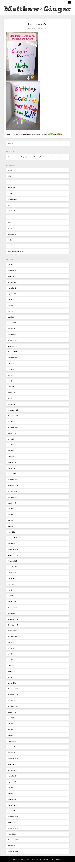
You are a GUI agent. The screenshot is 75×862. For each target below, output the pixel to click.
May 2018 (11, 590)
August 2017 (12, 642)
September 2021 (13, 357)
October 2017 (12, 631)
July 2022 (11, 299)
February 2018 (12, 607)
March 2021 (12, 392)
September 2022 (13, 288)
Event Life (11, 182)
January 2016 (12, 753)
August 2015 (12, 782)
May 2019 (11, 520)
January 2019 (12, 543)
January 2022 (12, 334)
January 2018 (12, 613)
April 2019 (11, 526)
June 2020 (11, 445)
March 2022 (12, 323)
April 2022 (11, 317)
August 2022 (12, 294)
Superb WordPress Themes (53, 859)
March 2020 (12, 462)
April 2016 (11, 735)
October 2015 (12, 770)
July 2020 (11, 439)
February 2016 (12, 747)
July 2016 (11, 718)
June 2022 (11, 305)
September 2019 (13, 497)
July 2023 (11, 265)
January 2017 (12, 683)
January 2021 (12, 404)
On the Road (12, 234)
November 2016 (13, 694)
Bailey (10, 176)
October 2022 (12, 282)
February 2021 (12, 398)
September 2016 (13, 706)
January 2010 (12, 846)
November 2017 (13, 625)
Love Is (10, 222)
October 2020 (12, 421)
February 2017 (12, 677)
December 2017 (13, 619)
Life (9, 217)
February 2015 (12, 805)
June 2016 (11, 724)
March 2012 (12, 834)
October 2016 (12, 700)
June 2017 (11, 654)
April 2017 (11, 665)
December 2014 (13, 816)
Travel (10, 246)
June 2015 (11, 787)
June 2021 (11, 375)
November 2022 (13, 276)
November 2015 (13, 764)
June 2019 (11, 514)
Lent (9, 205)
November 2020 (13, 416)
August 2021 (12, 363)
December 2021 (13, 340)
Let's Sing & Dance (14, 211)
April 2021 (11, 387)
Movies (10, 228)
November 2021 (13, 346)
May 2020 (11, 450)
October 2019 (12, 491)
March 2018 (12, 602)
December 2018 (13, 549)
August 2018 (12, 572)
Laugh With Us (12, 199)
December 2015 (13, 758)
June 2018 (11, 584)
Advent (10, 170)
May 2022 (11, 311)
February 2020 (12, 468)
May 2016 (11, 729)
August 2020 (12, 433)
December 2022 (13, 270)
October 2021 (12, 352)
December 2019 (13, 480)
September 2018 (13, 567)
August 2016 (12, 712)
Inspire (10, 193)
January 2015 (12, 811)
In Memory (11, 188)
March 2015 (12, 799)
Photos (10, 240)
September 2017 (13, 636)
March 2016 (12, 741)
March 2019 (12, 532)
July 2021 (11, 369)
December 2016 (13, 689)
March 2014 (12, 822)
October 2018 (12, 561)
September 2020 (13, 427)
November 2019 (13, 485)
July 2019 (11, 509)
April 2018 (11, 596)
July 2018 (11, 578)
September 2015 (13, 776)
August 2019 (12, 503)
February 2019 (12, 538)
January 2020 (12, 474)
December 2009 (13, 851)
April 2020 (11, 456)
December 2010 (13, 840)
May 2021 (11, 381)
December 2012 (13, 828)
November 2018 (13, 555)
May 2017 (11, 660)
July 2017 (11, 648)
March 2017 (12, 671)
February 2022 (12, 328)
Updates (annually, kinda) (16, 251)
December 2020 (13, 410)
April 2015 (11, 793)
